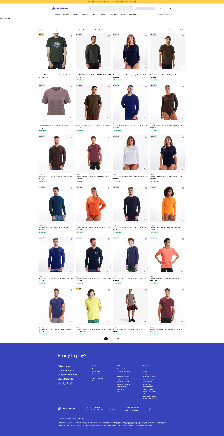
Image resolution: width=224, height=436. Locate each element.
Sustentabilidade (147, 381)
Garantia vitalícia (147, 384)
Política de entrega (78, 418)
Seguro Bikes (96, 371)
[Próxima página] (122, 338)
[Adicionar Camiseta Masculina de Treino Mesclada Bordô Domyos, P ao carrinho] (182, 321)
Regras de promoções (123, 384)
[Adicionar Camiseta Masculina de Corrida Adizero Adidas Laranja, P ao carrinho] (182, 271)
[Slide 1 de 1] (56, 51)
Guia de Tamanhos (97, 378)
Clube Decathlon (66, 379)
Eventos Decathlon (122, 386)
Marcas (123, 14)
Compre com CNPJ (67, 374)
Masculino (85, 14)
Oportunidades (133, 14)
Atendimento (160, 14)
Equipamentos (114, 14)
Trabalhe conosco (147, 389)
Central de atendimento (124, 369)
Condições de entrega (123, 371)
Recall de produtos (147, 386)
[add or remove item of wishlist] (71, 36)
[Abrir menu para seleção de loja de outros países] (157, 410)
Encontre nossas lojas (98, 369)
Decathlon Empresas (148, 379)
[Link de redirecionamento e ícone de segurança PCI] (130, 410)
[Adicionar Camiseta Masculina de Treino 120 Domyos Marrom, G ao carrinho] (145, 321)
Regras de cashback (123, 381)
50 (118, 338)
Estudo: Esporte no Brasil (149, 398)
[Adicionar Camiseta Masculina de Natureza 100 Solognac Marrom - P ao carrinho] (182, 67)
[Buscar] (90, 8)
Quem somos (146, 369)
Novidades (66, 14)
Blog (118, 391)
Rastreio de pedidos (123, 376)
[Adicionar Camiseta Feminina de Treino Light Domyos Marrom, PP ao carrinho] (70, 118)
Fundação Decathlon (148, 374)
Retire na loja (96, 381)
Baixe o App (64, 366)
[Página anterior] (102, 338)
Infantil (95, 14)
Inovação (145, 371)
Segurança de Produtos (149, 396)
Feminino (75, 14)
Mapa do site (121, 389)
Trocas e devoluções (123, 379)
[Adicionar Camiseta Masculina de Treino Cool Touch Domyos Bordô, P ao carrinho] (107, 169)
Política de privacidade (64, 418)
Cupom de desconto (123, 374)
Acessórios (104, 14)
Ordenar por (181, 29)
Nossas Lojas (168, 14)
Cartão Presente (66, 370)
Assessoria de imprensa (149, 376)
